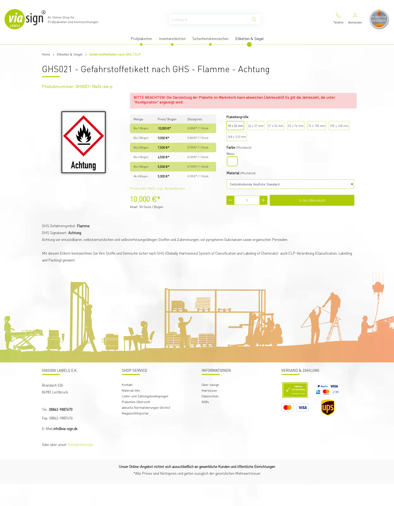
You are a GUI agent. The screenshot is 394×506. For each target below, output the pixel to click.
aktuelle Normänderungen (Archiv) (146, 407)
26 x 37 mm (255, 126)
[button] (360, 468)
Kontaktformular (80, 444)
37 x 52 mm (275, 126)
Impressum (209, 390)
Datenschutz (210, 396)
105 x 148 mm (339, 126)
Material (232, 173)
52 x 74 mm (295, 126)
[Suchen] (254, 19)
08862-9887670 (61, 409)
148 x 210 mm (236, 136)
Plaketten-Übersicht (136, 402)
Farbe (230, 147)
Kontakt (127, 384)
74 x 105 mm (316, 126)
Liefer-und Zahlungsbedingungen (145, 396)
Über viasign (210, 384)
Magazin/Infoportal (135, 413)
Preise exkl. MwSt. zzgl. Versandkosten (157, 188)
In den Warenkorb (312, 200)
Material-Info (131, 390)
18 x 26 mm (235, 126)
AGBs (205, 402)
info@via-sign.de (65, 428)
